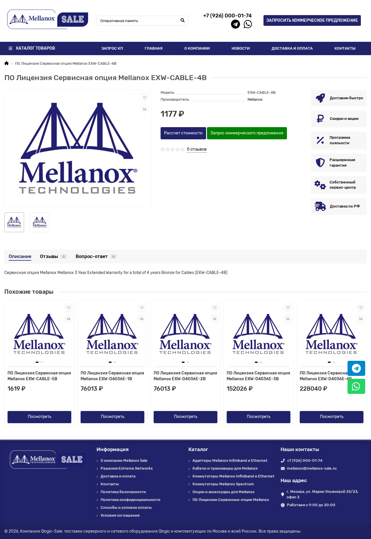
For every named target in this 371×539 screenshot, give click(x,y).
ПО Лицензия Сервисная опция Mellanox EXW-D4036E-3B (258, 376)
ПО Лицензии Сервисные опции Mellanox (230, 499)
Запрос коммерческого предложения (246, 133)
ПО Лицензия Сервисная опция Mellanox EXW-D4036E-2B (185, 376)
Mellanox (255, 99)
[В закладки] (145, 97)
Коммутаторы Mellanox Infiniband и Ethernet (233, 476)
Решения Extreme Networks (127, 468)
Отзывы (52, 256)
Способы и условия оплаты (126, 507)
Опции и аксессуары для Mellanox (223, 492)
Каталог (198, 449)
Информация (113, 449)
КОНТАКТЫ (345, 48)
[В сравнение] (145, 109)
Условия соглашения (120, 515)
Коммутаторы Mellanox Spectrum (223, 484)
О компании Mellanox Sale (124, 460)
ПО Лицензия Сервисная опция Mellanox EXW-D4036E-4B (331, 376)
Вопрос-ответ (95, 256)
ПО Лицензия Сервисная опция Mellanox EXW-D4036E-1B (112, 376)
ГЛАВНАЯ (154, 48)
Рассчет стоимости (183, 133)
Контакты (110, 484)
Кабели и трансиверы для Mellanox (225, 468)
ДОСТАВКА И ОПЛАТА (292, 48)
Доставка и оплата (118, 476)
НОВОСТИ (241, 48)
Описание (20, 256)
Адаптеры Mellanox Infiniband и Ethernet (230, 460)
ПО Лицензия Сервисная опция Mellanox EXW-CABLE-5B (39, 376)
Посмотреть (39, 416)
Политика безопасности (123, 492)
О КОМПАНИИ (197, 48)
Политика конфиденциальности (130, 499)
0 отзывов (197, 149)
